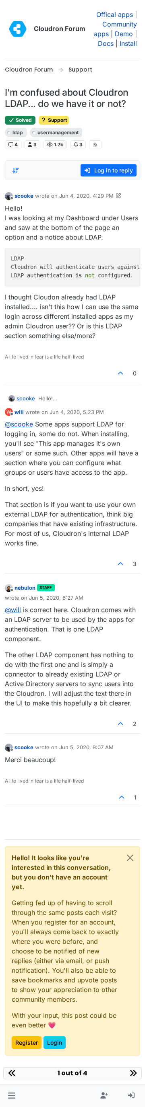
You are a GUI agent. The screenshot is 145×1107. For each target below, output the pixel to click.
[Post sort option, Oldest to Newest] (15, 170)
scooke (23, 196)
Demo (124, 34)
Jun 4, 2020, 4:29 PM (86, 196)
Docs (106, 43)
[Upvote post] (121, 373)
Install (128, 43)
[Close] (130, 858)
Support (57, 120)
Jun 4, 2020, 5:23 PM (77, 412)
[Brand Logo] (17, 29)
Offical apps (114, 14)
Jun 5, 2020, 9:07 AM (86, 747)
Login (54, 1042)
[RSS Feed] (95, 144)
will (19, 412)
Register (26, 1042)
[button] (11, 1096)
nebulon (24, 587)
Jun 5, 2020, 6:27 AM (56, 597)
